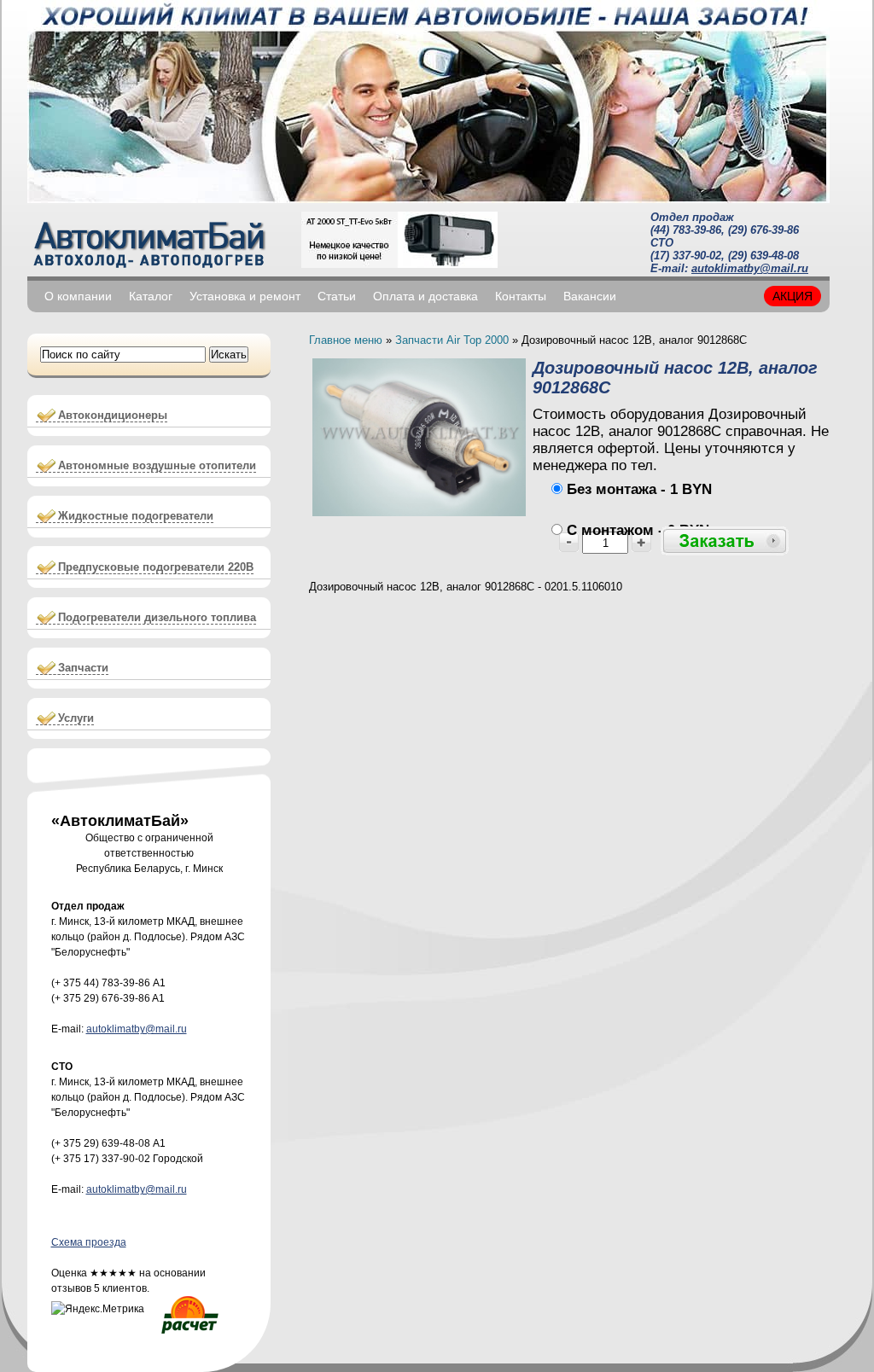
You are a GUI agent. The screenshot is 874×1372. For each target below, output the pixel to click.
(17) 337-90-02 (685, 255)
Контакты (520, 296)
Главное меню (345, 340)
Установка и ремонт (244, 296)
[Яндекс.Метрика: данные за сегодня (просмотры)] (97, 1309)
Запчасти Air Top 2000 (452, 340)
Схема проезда (88, 1242)
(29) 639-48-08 (763, 255)
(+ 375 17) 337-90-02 (100, 1159)
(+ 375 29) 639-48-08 (100, 1143)
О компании (78, 296)
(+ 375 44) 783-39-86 (100, 983)
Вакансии (589, 296)
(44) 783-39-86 (685, 230)
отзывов (71, 1288)
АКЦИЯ (792, 296)
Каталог (150, 296)
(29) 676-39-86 (763, 230)
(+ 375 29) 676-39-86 (100, 998)
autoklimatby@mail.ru (749, 268)
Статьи (337, 296)
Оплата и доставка (425, 296)
